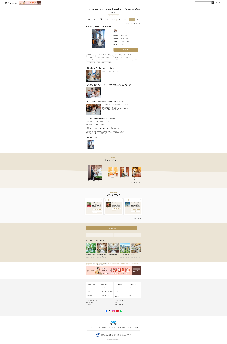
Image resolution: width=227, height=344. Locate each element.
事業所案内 (104, 327)
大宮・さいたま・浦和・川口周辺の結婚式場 (113, 263)
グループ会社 (129, 327)
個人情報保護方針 (121, 327)
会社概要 (90, 327)
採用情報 (136, 327)
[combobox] (203, 2)
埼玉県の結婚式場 (102, 263)
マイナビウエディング (89, 263)
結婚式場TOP (96, 263)
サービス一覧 (97, 327)
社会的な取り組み (112, 327)
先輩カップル (90, 264)
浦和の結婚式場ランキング (125, 263)
